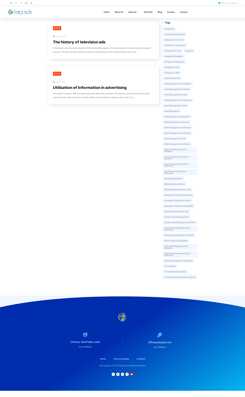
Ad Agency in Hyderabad (174, 62)
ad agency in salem (172, 73)
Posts (57, 28)
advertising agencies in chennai (176, 89)
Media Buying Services (173, 178)
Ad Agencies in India (172, 51)
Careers (171, 12)
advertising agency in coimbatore (177, 127)
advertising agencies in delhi (175, 94)
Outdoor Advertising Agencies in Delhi (179, 222)
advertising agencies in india (175, 105)
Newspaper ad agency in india (176, 211)
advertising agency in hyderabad (177, 133)
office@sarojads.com (160, 342)
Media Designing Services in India (177, 189)
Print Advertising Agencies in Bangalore (176, 247)
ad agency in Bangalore (173, 56)
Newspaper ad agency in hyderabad (178, 206)
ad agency (189, 51)
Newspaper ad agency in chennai (177, 200)
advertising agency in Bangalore (177, 116)
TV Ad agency (170, 266)
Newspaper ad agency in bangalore (178, 195)
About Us (119, 12)
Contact (184, 12)
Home (106, 12)
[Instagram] (21, 3)
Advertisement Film (172, 78)
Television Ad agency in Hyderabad (178, 261)
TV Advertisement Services (175, 271)
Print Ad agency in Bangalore (176, 241)
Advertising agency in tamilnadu (177, 144)
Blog (160, 12)
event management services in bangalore (176, 158)
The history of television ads (79, 42)
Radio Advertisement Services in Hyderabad (177, 254)
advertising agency (172, 111)
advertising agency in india (175, 138)
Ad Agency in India (171, 67)
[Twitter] (11, 3)
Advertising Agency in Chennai (176, 122)
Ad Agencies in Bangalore (174, 34)
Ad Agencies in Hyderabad (175, 45)
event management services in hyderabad (176, 165)
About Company (121, 358)
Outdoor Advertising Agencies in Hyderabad (177, 229)
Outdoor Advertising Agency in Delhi (179, 235)
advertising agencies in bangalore (177, 84)
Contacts (141, 358)
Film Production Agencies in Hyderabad (175, 172)
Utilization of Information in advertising (90, 87)
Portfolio (148, 12)
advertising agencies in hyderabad (178, 100)
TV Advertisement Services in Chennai (179, 277)
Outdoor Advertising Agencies (176, 217)
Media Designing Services (174, 184)
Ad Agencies (169, 29)
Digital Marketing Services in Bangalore (175, 150)
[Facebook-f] (16, 3)
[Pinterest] (31, 3)
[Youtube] (26, 3)
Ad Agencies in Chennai (173, 40)
